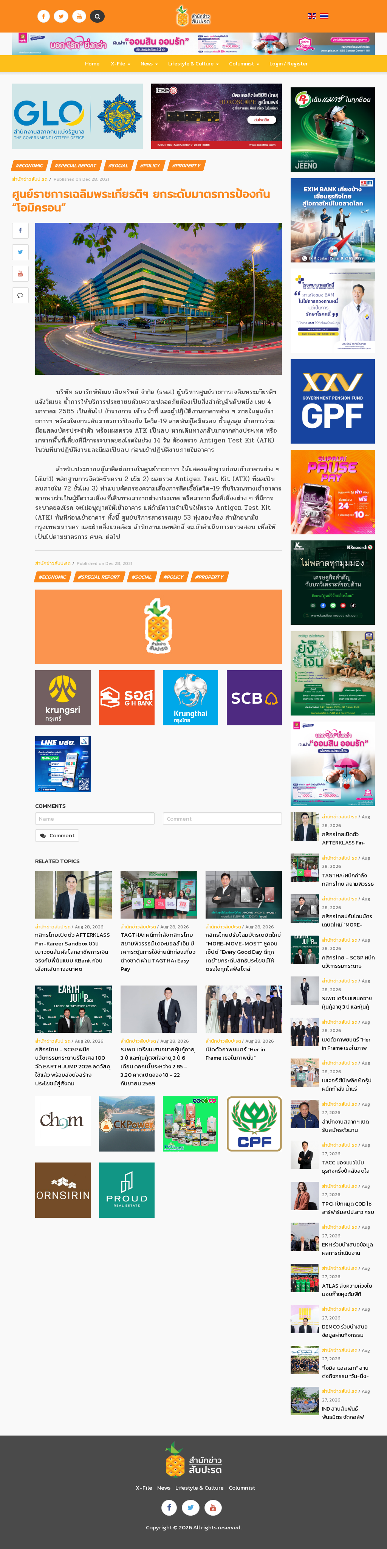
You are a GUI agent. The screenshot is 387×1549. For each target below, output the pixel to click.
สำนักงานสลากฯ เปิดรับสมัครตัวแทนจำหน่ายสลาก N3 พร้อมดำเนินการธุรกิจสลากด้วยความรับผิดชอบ (348, 1126)
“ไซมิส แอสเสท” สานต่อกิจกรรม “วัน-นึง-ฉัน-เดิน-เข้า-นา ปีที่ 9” (347, 1372)
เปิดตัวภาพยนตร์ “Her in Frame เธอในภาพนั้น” (235, 1053)
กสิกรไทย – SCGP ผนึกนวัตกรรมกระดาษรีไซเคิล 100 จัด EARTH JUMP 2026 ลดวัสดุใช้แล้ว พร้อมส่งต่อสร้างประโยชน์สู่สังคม (72, 1066)
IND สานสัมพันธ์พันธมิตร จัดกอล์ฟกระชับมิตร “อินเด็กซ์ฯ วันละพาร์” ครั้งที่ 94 (346, 1413)
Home (92, 64)
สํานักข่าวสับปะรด (30, 179)
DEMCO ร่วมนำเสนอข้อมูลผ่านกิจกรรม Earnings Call (345, 1330)
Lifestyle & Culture (191, 64)
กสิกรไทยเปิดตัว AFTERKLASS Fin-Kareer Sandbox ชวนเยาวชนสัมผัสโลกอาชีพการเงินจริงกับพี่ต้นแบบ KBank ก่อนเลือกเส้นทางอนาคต (72, 951)
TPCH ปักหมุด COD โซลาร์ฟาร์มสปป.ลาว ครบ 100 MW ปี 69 (348, 1208)
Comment (62, 835)
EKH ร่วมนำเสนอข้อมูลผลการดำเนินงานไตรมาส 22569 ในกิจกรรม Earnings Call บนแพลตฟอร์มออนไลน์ (348, 1248)
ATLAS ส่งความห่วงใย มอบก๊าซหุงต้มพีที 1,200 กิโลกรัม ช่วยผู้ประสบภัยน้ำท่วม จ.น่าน (348, 1290)
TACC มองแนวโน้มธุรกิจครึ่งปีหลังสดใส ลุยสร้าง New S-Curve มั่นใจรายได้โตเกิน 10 (347, 1166)
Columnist (241, 64)
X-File (118, 64)
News (147, 64)
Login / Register (288, 64)
